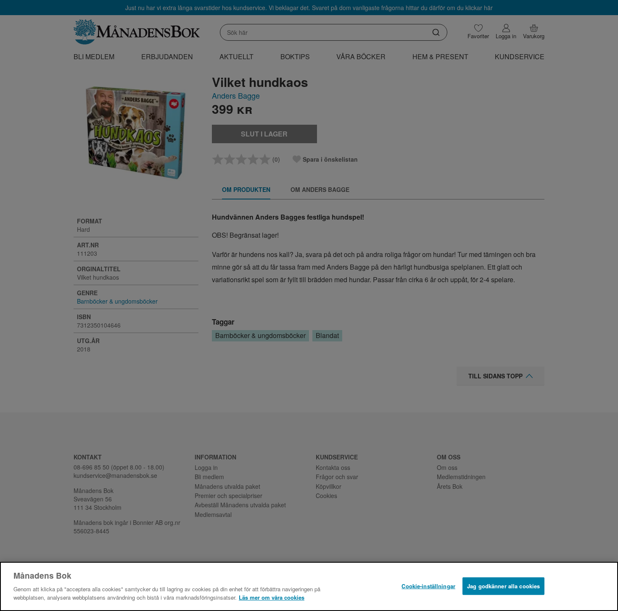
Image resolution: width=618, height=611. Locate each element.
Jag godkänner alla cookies (503, 586)
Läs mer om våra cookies (271, 597)
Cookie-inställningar (428, 586)
